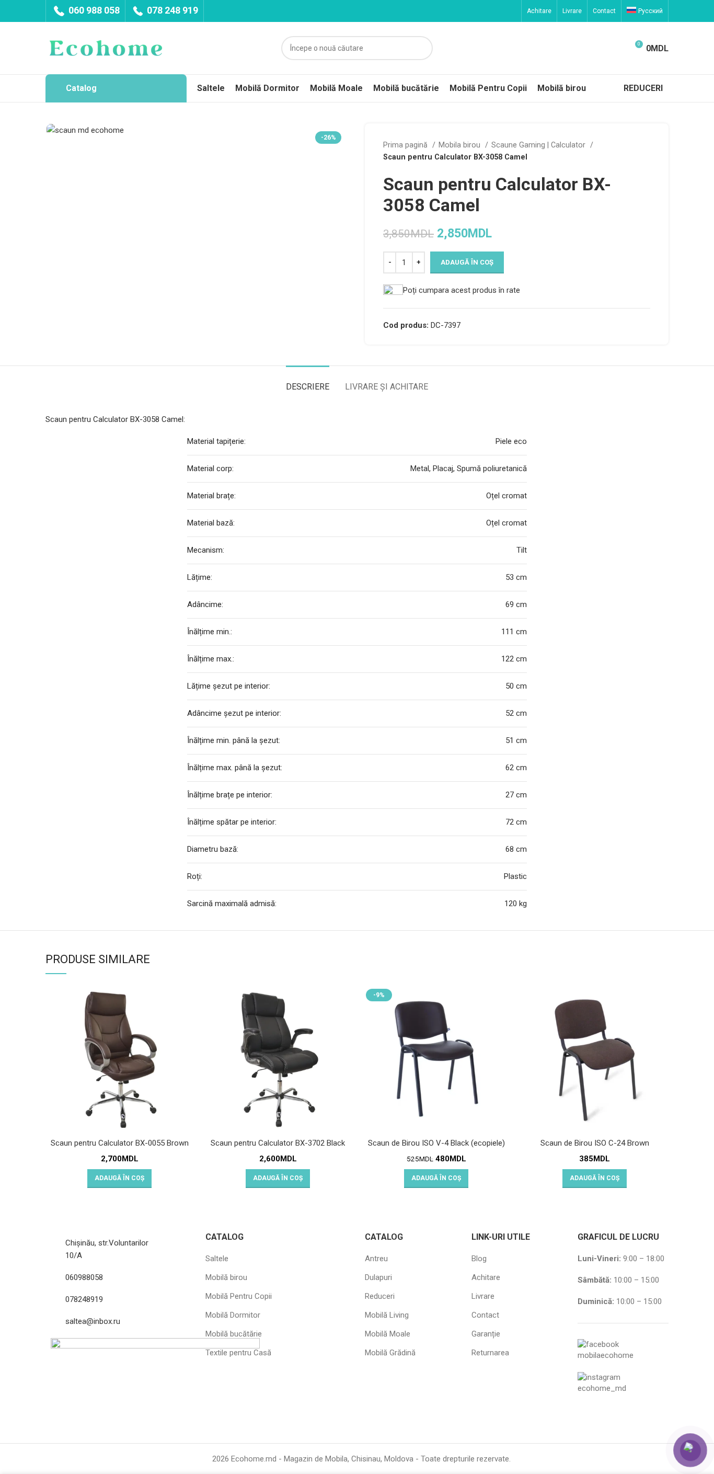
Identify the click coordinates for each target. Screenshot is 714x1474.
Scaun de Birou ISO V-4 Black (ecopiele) (436, 1143)
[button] (119, 1178)
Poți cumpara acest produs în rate (461, 290)
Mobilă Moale (387, 1334)
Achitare (485, 1277)
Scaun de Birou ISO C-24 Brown (594, 1143)
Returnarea (490, 1352)
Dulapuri (378, 1277)
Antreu (376, 1258)
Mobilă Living (387, 1315)
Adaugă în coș (467, 262)
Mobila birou (460, 145)
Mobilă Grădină (390, 1352)
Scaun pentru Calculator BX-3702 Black (278, 1143)
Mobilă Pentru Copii (238, 1296)
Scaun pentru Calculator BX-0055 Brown (120, 1143)
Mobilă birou (226, 1277)
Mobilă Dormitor (232, 1315)
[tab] (307, 381)
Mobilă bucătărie (233, 1334)
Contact (485, 1315)
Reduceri (380, 1296)
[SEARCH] (421, 48)
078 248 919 (171, 10)
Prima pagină (406, 145)
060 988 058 (93, 10)
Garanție (485, 1334)
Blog (479, 1258)
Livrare (482, 1296)
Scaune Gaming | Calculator (539, 145)
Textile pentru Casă (238, 1352)
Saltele (216, 1258)
